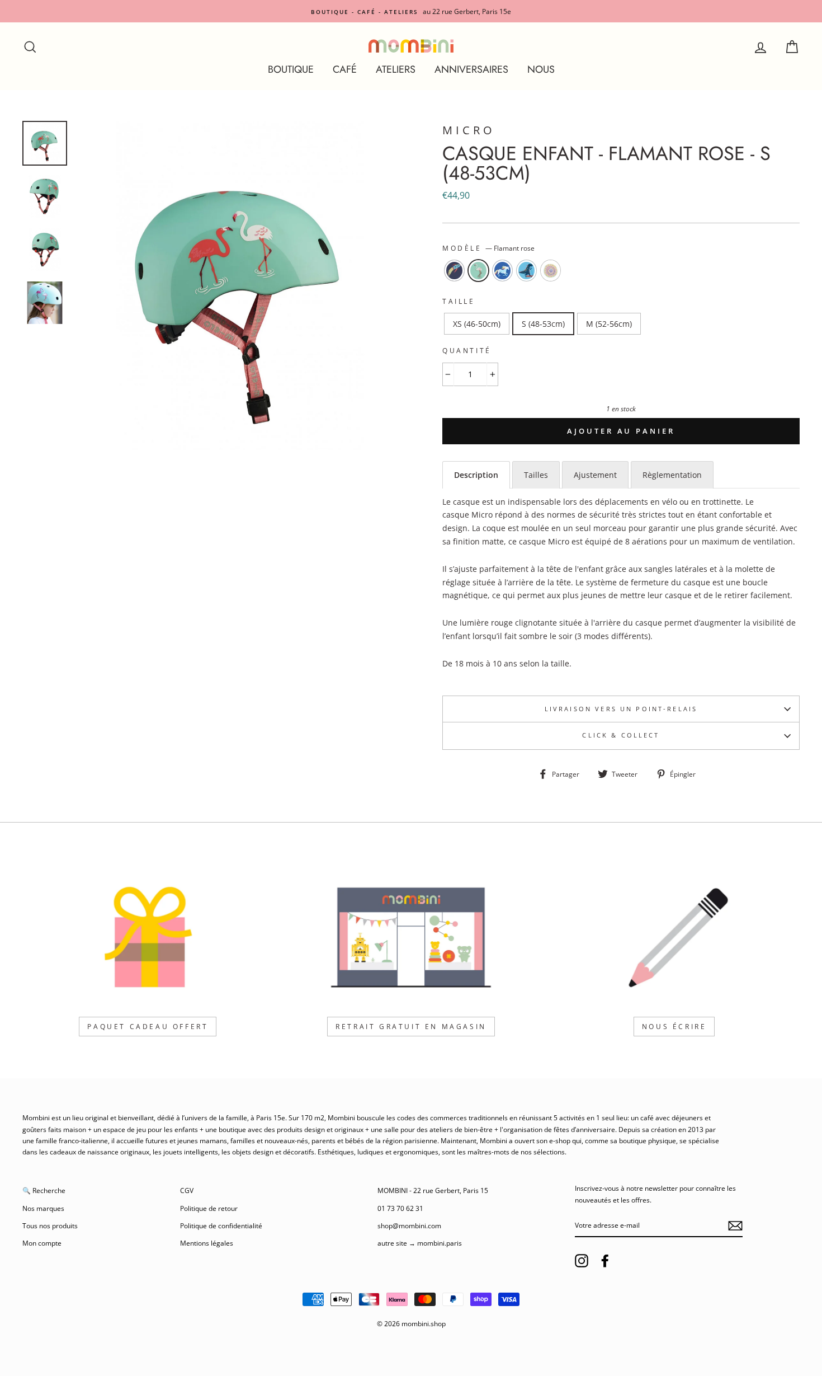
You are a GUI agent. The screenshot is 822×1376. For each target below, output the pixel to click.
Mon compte (42, 1242)
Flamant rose (478, 270)
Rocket (454, 270)
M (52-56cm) (609, 323)
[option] (411, 11)
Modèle (488, 248)
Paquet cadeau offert (147, 1026)
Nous (541, 69)
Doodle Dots (550, 270)
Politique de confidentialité (221, 1225)
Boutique (291, 69)
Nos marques (43, 1208)
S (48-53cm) (543, 323)
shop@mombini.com (409, 1225)
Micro (468, 130)
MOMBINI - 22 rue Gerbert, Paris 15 (432, 1190)
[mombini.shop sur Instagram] (581, 1260)
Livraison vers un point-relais (621, 709)
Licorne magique (502, 270)
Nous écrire (674, 1026)
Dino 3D (526, 270)
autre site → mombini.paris (419, 1242)
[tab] (476, 475)
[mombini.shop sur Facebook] (605, 1260)
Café (345, 69)
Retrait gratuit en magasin (411, 1026)
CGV (186, 1190)
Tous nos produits (50, 1225)
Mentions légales (206, 1242)
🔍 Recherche (43, 1190)
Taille (458, 301)
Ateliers (395, 69)
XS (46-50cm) (476, 323)
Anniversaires (471, 69)
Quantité (467, 350)
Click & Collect (620, 735)
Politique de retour (209, 1208)
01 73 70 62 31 (400, 1208)
